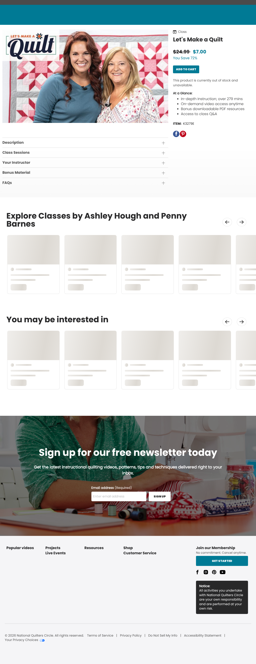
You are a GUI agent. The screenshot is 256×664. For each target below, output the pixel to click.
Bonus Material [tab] (16, 172)
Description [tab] (13, 142)
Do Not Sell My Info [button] (162, 635)
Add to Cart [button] (186, 69)
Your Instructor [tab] (16, 162)
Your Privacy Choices (21, 640)
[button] (176, 134)
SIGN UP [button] (160, 496)
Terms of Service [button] (100, 635)
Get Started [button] (222, 561)
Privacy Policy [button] (131, 635)
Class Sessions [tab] (16, 152)
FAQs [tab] (7, 182)
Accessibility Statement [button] (202, 635)
